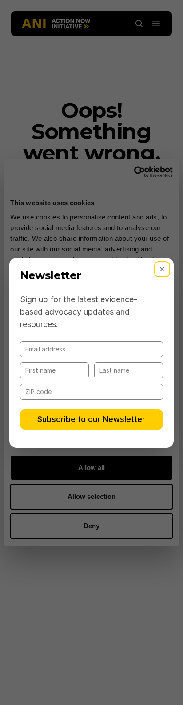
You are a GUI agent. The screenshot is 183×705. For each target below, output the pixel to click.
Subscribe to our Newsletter (91, 419)
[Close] (162, 269)
